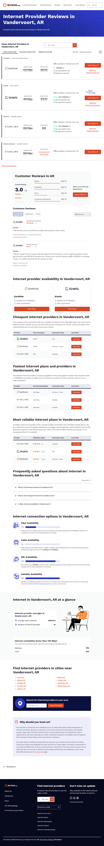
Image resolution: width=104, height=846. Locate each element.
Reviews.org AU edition (15, 810)
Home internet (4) (9, 52)
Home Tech (67, 5)
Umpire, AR (62, 680)
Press (7, 801)
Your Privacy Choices (47, 840)
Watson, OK (21, 689)
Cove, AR (20, 677)
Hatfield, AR (21, 683)
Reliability (38, 187)
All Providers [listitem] (18, 214)
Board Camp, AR (64, 686)
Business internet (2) (27, 52)
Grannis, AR (21, 686)
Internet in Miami (42, 817)
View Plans (92, 65)
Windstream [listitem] (29, 214)
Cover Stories (80, 5)
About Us (39, 752)
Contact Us (9, 796)
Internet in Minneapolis (44, 821)
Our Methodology (11, 806)
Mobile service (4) (45, 52)
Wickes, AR (21, 680)
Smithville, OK (63, 683)
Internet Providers (30, 5)
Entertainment (45, 5)
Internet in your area (43, 813)
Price (36, 193)
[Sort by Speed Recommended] (90, 52)
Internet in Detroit (43, 825)
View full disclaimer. (9, 166)
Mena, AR (61, 677)
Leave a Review (80, 195)
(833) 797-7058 (91, 92)
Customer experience (42, 199)
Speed (36, 181)
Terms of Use (73, 802)
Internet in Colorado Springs (46, 830)
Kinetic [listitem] (38, 214)
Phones (57, 5)
